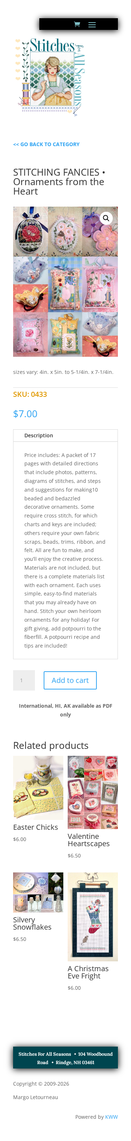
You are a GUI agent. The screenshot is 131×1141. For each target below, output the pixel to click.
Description (38, 435)
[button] (106, 218)
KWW (111, 1116)
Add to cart (70, 680)
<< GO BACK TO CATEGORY (46, 144)
